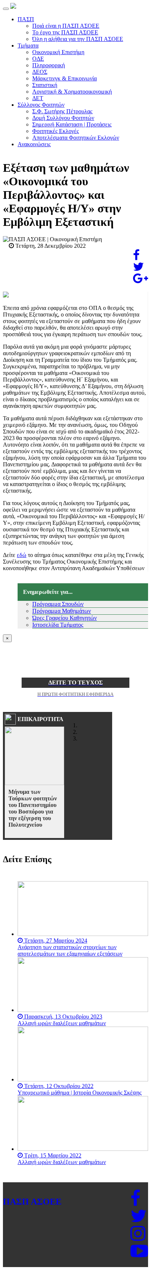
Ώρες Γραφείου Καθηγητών (64, 618)
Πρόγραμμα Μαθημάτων (61, 611)
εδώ (21, 555)
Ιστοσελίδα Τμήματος (57, 625)
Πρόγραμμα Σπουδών (58, 604)
